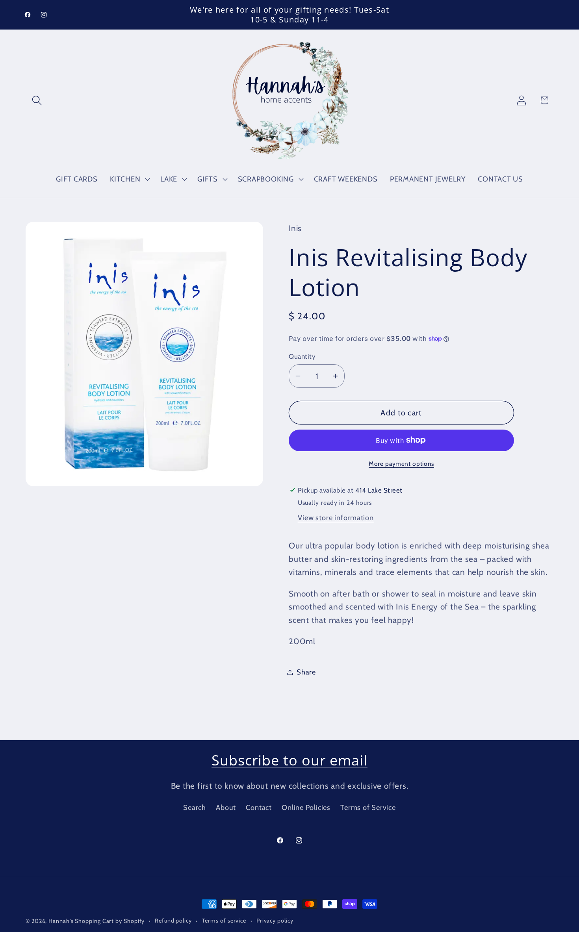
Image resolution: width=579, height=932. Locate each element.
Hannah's (61, 921)
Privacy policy (274, 920)
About (226, 807)
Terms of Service (367, 807)
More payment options (401, 463)
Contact (258, 807)
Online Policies (306, 807)
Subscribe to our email (289, 760)
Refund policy (173, 920)
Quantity (302, 356)
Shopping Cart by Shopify (110, 921)
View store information (336, 517)
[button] (37, 100)
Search (194, 807)
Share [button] (306, 671)
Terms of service (224, 920)
